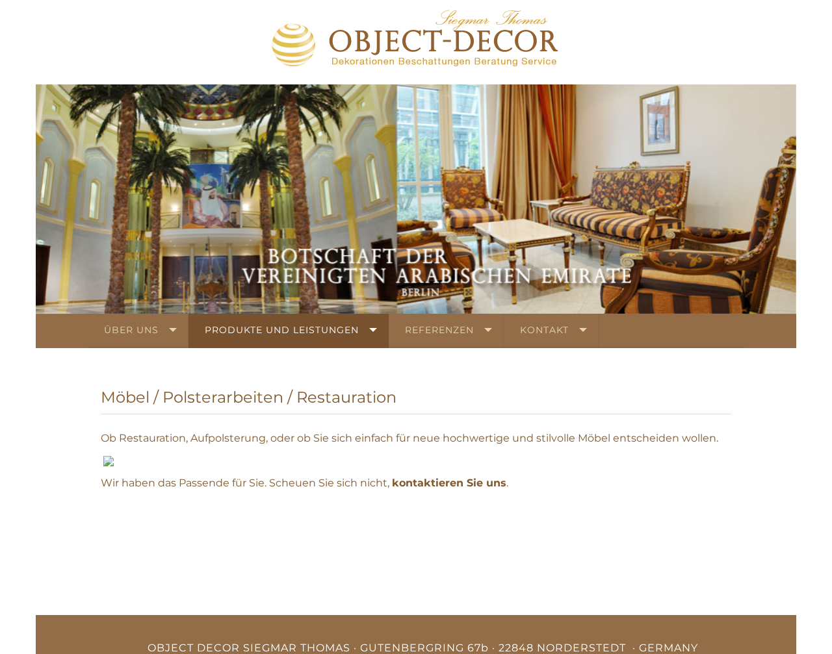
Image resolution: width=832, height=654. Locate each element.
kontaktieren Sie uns (449, 483)
